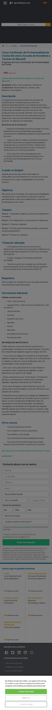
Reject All (26, 698)
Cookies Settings (26, 704)
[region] (26, 693)
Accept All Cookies (26, 691)
